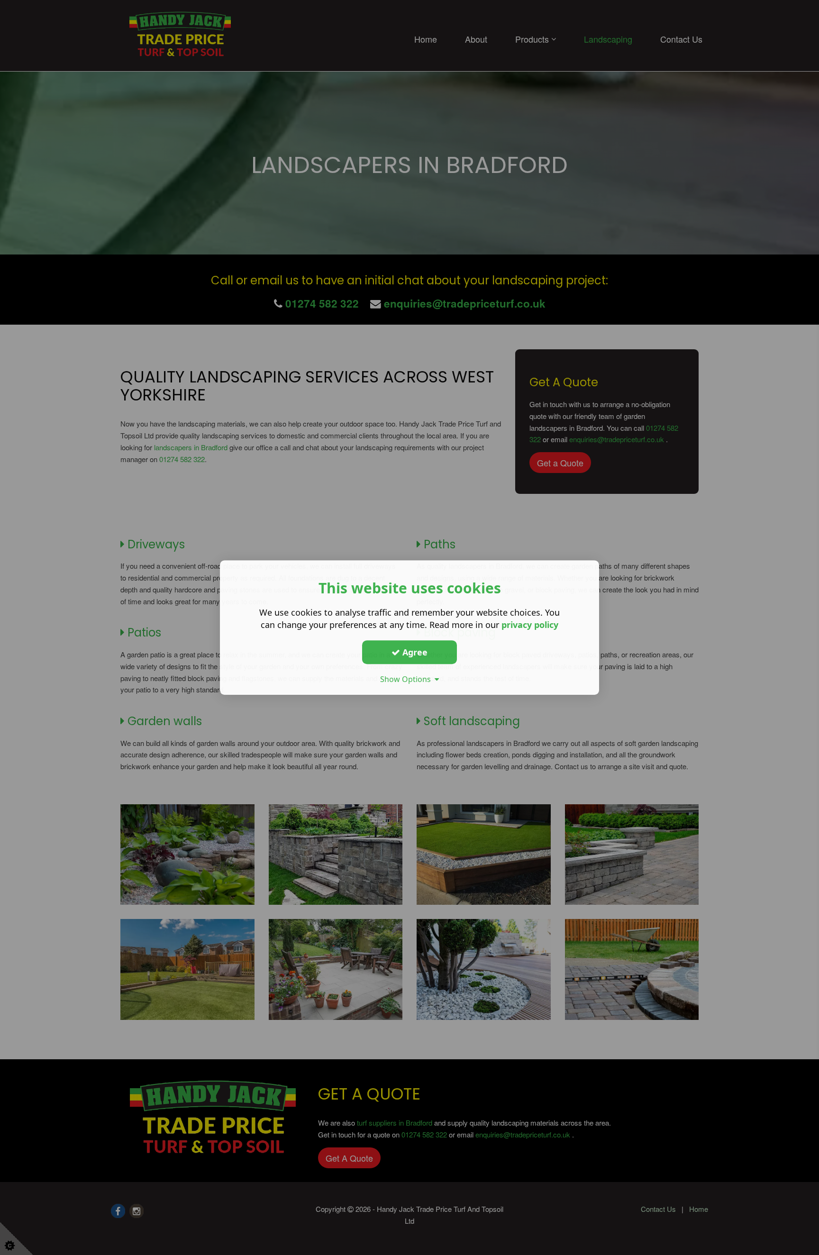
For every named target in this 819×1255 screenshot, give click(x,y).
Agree (414, 652)
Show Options (407, 679)
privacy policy (529, 624)
